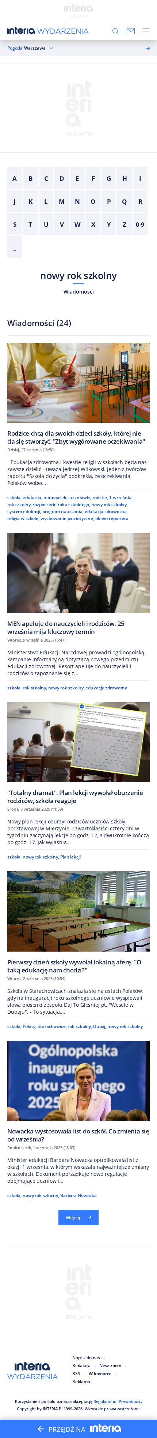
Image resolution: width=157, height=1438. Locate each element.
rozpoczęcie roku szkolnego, (61, 504)
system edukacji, (24, 511)
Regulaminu (104, 1401)
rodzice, (100, 497)
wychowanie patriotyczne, (67, 518)
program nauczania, (63, 511)
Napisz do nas (86, 1357)
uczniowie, (80, 497)
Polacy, (30, 1026)
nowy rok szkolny (78, 275)
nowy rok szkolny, (109, 504)
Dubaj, (99, 1026)
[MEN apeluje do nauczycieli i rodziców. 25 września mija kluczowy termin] (78, 584)
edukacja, (32, 497)
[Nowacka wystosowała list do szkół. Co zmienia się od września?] (78, 1092)
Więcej (73, 1217)
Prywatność (130, 1401)
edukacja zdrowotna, (106, 511)
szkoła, (14, 497)
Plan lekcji (70, 857)
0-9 (140, 224)
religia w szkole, (23, 518)
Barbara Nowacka (78, 1195)
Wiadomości (79, 291)
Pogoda (15, 48)
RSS (76, 1373)
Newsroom (110, 1365)
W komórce (100, 1373)
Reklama (81, 1381)
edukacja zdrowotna (106, 688)
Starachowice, (52, 1026)
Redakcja (81, 1365)
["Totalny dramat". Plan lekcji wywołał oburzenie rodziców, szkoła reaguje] (78, 753)
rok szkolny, (19, 504)
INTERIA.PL (53, 1408)
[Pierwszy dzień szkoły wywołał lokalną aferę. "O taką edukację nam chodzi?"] (78, 922)
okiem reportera (112, 518)
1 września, (121, 497)
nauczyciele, (56, 497)
